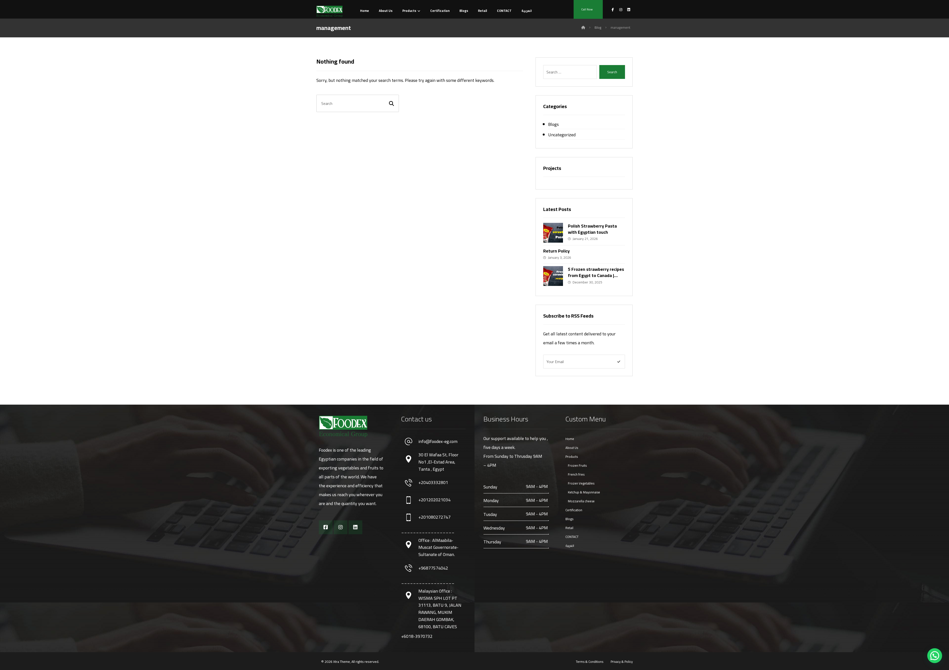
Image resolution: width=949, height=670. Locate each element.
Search (612, 72)
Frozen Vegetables (581, 483)
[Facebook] (326, 527)
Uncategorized (562, 135)
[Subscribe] (619, 361)
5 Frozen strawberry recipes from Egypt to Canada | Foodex (596, 275)
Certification (573, 510)
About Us (571, 448)
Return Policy (556, 251)
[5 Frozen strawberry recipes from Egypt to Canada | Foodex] (553, 276)
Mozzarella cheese (581, 501)
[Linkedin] (355, 527)
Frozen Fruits (577, 465)
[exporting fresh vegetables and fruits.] (329, 11)
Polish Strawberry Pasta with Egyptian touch (592, 229)
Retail (569, 528)
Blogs (553, 124)
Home (569, 439)
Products (571, 457)
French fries (576, 474)
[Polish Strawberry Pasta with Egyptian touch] (553, 233)
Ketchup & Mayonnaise (584, 492)
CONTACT (572, 537)
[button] (934, 655)
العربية (569, 546)
